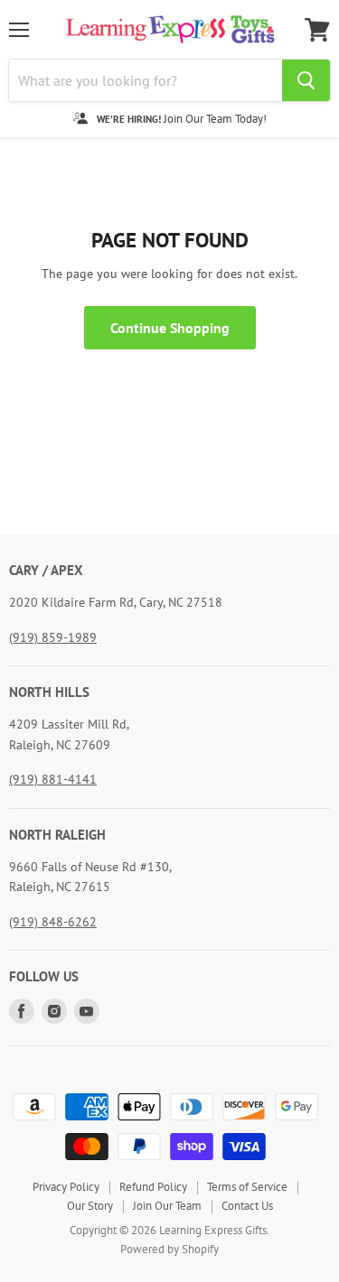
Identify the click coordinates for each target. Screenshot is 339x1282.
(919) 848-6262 (53, 922)
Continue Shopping (170, 328)
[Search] (306, 80)
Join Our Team (167, 1205)
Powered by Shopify (169, 1249)
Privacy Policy (66, 1186)
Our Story (90, 1205)
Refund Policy (153, 1186)
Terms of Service (247, 1186)
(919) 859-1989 (53, 637)
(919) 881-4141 (53, 779)
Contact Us (247, 1205)
